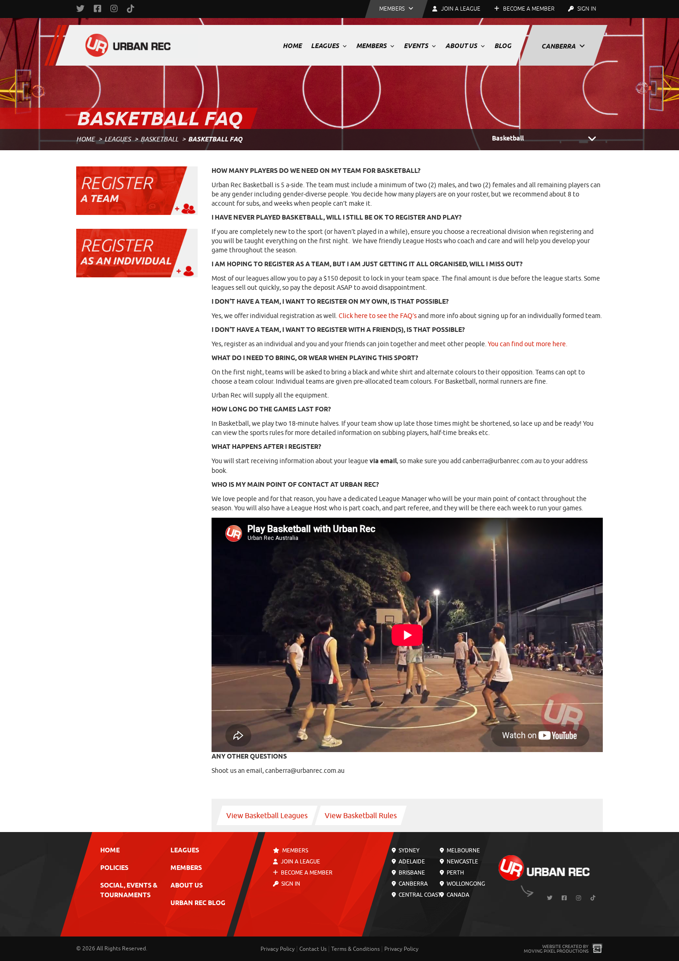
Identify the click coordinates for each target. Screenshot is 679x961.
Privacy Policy (278, 949)
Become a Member (528, 9)
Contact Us (313, 949)
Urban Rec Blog (197, 903)
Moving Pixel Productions (556, 951)
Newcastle (461, 861)
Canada (457, 895)
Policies (114, 868)
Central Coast (419, 895)
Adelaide (411, 861)
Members (372, 45)
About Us (462, 45)
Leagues (325, 45)
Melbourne (462, 850)
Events (417, 45)
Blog (502, 45)
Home (292, 45)
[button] (396, 9)
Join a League (299, 861)
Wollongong (465, 884)
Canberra (559, 46)
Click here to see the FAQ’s (378, 316)
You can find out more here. (527, 344)
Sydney (408, 850)
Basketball (159, 139)
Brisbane (411, 872)
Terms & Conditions (355, 949)
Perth (454, 872)
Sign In (586, 9)
